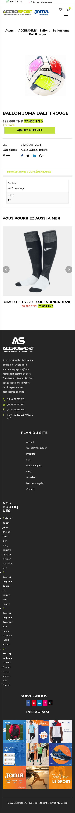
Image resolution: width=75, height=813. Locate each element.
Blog (28, 471)
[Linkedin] (34, 155)
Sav (28, 459)
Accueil (10, 30)
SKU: (5, 144)
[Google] (41, 155)
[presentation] (6, 269)
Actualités (31, 477)
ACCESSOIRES (27, 30)
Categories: (10, 149)
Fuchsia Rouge (16, 188)
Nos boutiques (34, 465)
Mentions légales (35, 483)
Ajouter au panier (29, 130)
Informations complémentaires (29, 171)
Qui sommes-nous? (36, 447)
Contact (30, 489)
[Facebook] (22, 155)
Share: (6, 155)
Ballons (45, 30)
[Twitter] (27, 155)
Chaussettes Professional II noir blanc (37, 302)
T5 (9, 200)
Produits (30, 453)
